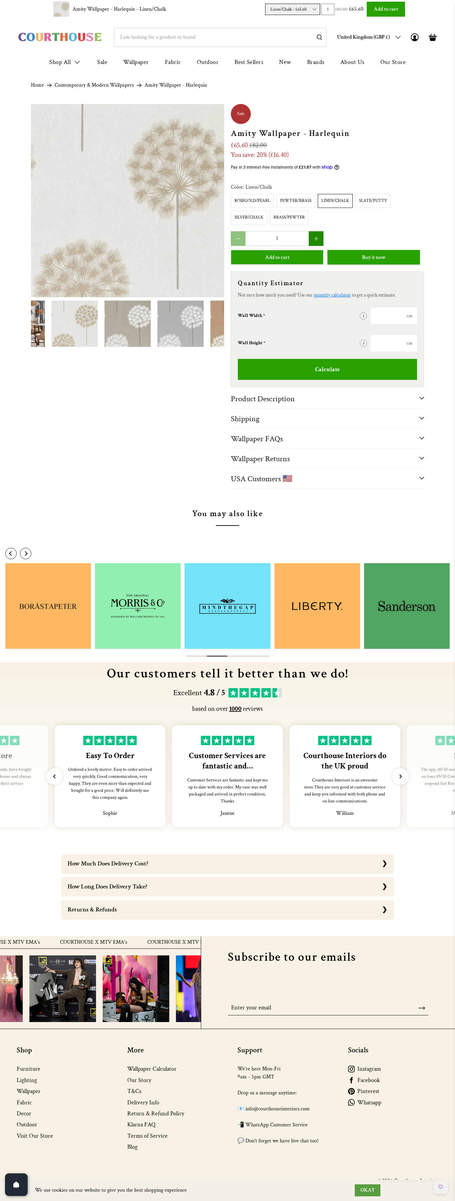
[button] (54, 776)
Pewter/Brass (295, 201)
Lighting (27, 1080)
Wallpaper (136, 62)
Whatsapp (369, 1102)
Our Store (393, 62)
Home (37, 85)
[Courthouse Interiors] (60, 37)
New (285, 62)
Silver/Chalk (248, 217)
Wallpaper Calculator (152, 1069)
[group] (48, 606)
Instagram (369, 1069)
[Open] (16, 1184)
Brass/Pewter (289, 217)
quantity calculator (332, 295)
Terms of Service (147, 1136)
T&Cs (134, 1091)
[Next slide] (25, 553)
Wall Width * (251, 316)
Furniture (28, 1069)
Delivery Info (143, 1102)
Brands (315, 62)
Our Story (139, 1080)
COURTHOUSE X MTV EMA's (70, 942)
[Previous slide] (11, 553)
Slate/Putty (373, 201)
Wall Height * (251, 343)
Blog (132, 1147)
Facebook (368, 1080)
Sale (102, 62)
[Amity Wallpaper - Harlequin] (127, 200)
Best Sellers (248, 62)
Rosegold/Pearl (252, 201)
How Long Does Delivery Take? (107, 886)
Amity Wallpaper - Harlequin (119, 9)
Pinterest (368, 1091)
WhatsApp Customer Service (276, 1124)
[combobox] (220, 37)
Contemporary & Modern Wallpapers (94, 85)
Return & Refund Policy (155, 1113)
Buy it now (374, 257)
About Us (352, 62)
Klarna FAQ (141, 1124)
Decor (24, 1113)
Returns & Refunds (92, 909)
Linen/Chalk (335, 201)
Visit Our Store (35, 1136)
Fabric (173, 62)
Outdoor (208, 62)
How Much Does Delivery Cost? (108, 863)
